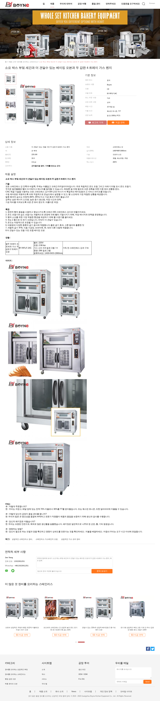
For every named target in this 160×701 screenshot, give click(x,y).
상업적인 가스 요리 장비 (70, 539)
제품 (52, 4)
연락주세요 (111, 4)
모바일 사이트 (126, 691)
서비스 (44, 679)
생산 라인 (82, 669)
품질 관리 (96, 4)
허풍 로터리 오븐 (11, 684)
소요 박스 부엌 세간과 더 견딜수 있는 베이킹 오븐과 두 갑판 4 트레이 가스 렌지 (68, 62)
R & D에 (81, 679)
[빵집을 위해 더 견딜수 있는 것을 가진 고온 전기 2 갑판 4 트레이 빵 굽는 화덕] (99, 607)
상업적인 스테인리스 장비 (22, 539)
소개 (43, 669)
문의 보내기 (102, 571)
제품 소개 (43, 691)
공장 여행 (82, 4)
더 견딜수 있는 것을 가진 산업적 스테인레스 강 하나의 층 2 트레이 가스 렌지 (22, 629)
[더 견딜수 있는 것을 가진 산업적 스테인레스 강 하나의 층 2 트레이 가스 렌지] (22, 607)
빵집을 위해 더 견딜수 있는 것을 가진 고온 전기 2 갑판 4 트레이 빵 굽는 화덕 (99, 629)
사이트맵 (88, 691)
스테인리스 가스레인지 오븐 (47, 539)
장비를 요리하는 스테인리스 (15, 674)
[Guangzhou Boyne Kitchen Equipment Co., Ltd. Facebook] (148, 649)
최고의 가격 (97, 122)
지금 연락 (120, 122)
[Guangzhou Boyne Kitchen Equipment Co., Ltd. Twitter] (152, 649)
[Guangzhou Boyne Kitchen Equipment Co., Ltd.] (17, 4)
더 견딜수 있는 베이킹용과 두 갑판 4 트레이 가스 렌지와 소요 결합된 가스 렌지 (60, 629)
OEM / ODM (83, 674)
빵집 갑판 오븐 (10, 679)
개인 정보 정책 (106, 691)
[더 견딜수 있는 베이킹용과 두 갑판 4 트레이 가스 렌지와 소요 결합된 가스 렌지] (60, 607)
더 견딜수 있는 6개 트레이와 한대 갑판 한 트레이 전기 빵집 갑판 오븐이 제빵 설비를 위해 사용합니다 (137, 629)
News (74, 691)
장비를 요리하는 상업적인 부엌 (16, 669)
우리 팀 (44, 684)
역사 (43, 674)
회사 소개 (59, 691)
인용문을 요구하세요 (130, 4)
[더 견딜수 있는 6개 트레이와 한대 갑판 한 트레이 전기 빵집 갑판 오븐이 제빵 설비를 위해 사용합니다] (137, 607)
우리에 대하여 (66, 4)
